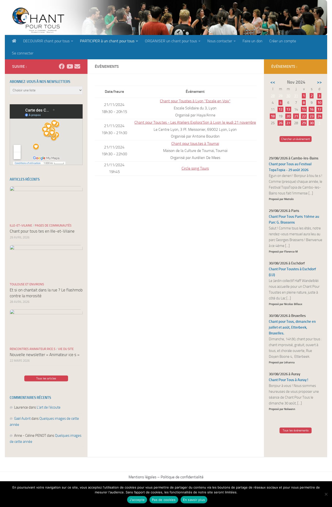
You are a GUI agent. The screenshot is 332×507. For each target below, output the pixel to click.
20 (288, 116)
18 (273, 116)
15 (304, 109)
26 (280, 123)
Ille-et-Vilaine (21, 225)
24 (319, 116)
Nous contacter (219, 41)
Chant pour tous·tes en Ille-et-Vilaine (42, 231)
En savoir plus (194, 500)
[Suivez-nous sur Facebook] (62, 66)
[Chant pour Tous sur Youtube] (69, 66)
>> (319, 82)
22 (304, 116)
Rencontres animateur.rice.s (32, 349)
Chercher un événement (295, 139)
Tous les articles (46, 378)
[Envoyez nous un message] (77, 66)
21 (296, 116)
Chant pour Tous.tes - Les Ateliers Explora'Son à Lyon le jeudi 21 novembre (195, 122)
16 (312, 109)
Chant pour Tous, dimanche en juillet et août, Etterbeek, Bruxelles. (292, 327)
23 (312, 116)
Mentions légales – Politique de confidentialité (166, 477)
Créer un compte (282, 41)
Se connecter (22, 53)
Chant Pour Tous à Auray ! (288, 380)
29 (304, 123)
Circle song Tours (195, 168)
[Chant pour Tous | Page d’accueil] (38, 20)
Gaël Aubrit (22, 418)
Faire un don (252, 41)
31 (296, 96)
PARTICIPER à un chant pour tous (107, 41)
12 (280, 109)
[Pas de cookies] (325, 494)
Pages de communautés (53, 225)
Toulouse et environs (27, 284)
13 (288, 109)
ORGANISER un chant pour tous (171, 41)
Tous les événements (296, 430)
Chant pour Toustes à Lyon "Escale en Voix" (195, 101)
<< (272, 82)
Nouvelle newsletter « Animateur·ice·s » (44, 354)
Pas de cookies (164, 500)
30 (288, 96)
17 (319, 109)
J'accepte (137, 500)
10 (319, 102)
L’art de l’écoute (49, 407)
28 (273, 96)
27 (288, 123)
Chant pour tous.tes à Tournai (195, 143)
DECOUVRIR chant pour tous (46, 41)
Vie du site (66, 349)
